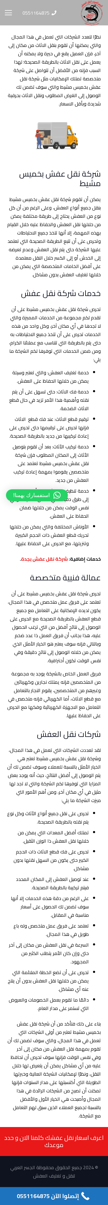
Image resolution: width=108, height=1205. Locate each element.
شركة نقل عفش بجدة (44, 558)
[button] (8, 12)
